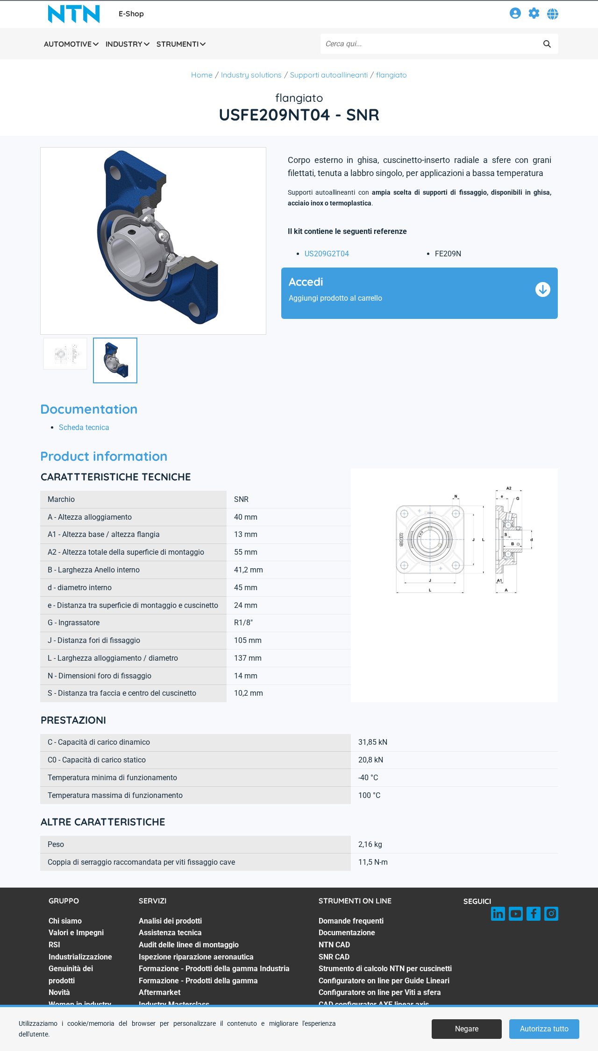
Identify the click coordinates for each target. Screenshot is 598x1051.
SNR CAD (334, 956)
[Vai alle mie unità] (534, 14)
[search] (547, 44)
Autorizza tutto (544, 1028)
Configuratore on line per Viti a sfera (380, 992)
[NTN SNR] (73, 14)
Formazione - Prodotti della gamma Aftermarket (198, 986)
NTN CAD (334, 944)
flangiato (391, 74)
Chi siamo (65, 921)
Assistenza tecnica (170, 932)
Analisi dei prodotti (170, 921)
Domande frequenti (351, 921)
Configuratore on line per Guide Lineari (384, 980)
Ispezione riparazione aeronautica (196, 956)
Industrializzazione (80, 956)
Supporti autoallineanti (329, 74)
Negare (466, 1028)
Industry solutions (251, 74)
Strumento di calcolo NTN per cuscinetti (385, 968)
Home (202, 74)
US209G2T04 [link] (327, 253)
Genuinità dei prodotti (71, 974)
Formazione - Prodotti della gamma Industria (214, 968)
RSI (54, 944)
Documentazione (347, 932)
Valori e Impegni (76, 932)
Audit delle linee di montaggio (189, 944)
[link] (515, 14)
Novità (59, 992)
